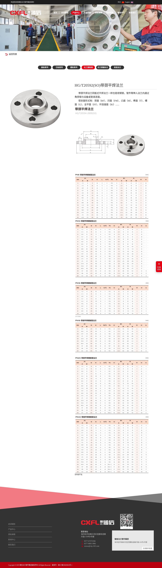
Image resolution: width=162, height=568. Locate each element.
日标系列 (59, 67)
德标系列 (73, 67)
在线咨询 (159, 266)
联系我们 (132, 13)
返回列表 (13, 54)
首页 (55, 13)
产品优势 (87, 13)
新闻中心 (121, 13)
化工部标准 (88, 67)
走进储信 (64, 13)
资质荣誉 (109, 13)
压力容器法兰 (103, 67)
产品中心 (76, 13)
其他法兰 (117, 67)
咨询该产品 (78, 474)
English (127, 2)
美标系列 (44, 67)
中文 (119, 2)
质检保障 (98, 13)
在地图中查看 (147, 548)
